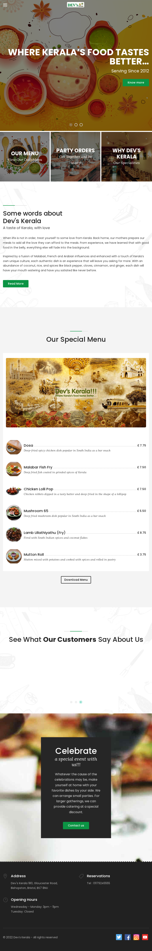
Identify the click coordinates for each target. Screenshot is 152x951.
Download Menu (76, 580)
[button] (70, 124)
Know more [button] (136, 82)
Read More (16, 284)
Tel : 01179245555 (98, 883)
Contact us (76, 825)
